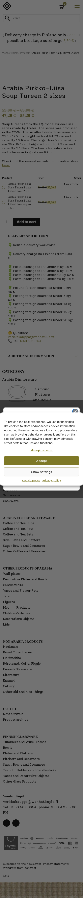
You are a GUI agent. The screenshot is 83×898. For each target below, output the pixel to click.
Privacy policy (51, 480)
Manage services (41, 450)
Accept (41, 461)
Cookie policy (31, 480)
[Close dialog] (75, 412)
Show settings (41, 472)
